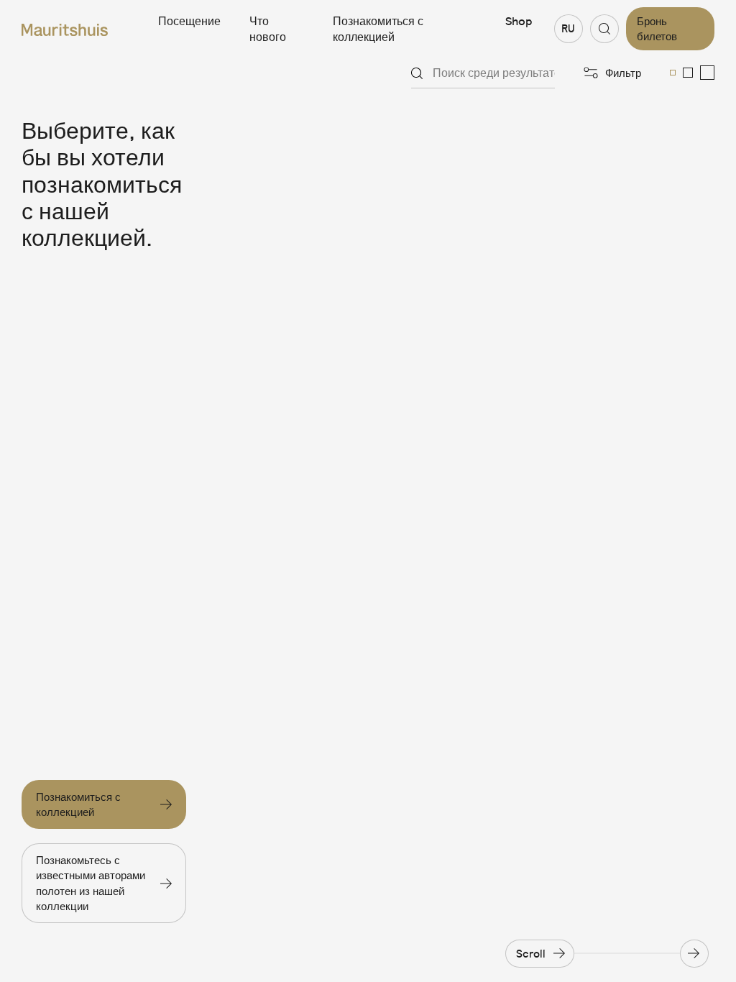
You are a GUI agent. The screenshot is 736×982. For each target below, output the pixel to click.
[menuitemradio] (673, 72)
